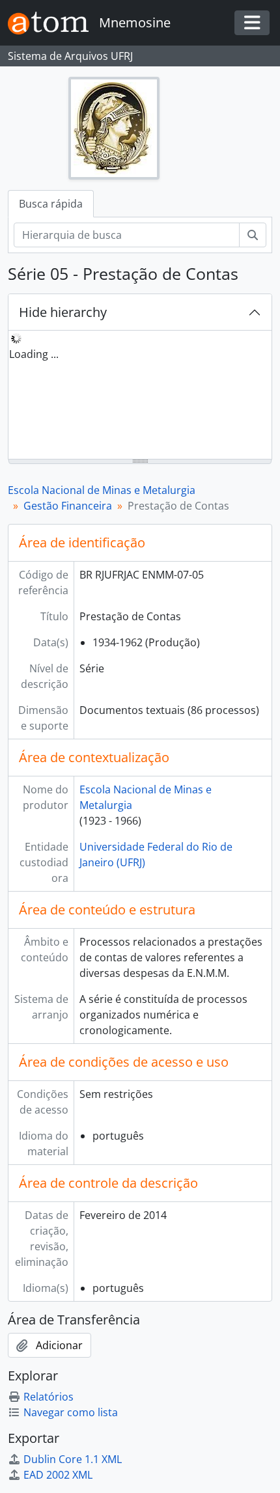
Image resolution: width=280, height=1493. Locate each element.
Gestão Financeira (67, 506)
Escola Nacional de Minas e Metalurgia (101, 490)
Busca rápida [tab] (51, 204)
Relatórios (48, 1397)
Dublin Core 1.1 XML (72, 1459)
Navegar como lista (70, 1412)
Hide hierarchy (63, 312)
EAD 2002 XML (57, 1475)
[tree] (140, 396)
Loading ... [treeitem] (34, 354)
